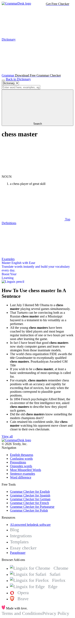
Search (37, 123)
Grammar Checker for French (29, 503)
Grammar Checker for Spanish (30, 495)
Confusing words (21, 458)
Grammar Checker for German (30, 499)
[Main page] (16, 3)
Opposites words (21, 466)
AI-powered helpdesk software (30, 524)
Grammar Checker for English (30, 491)
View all (7, 436)
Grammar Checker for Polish (29, 510)
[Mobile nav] (3, 80)
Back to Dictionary (18, 79)
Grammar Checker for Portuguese (32, 506)
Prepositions (18, 462)
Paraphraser (17, 552)
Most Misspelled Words (25, 470)
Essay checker (23, 547)
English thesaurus (21, 455)
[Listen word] (33, 173)
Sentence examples (22, 473)
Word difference (20, 477)
